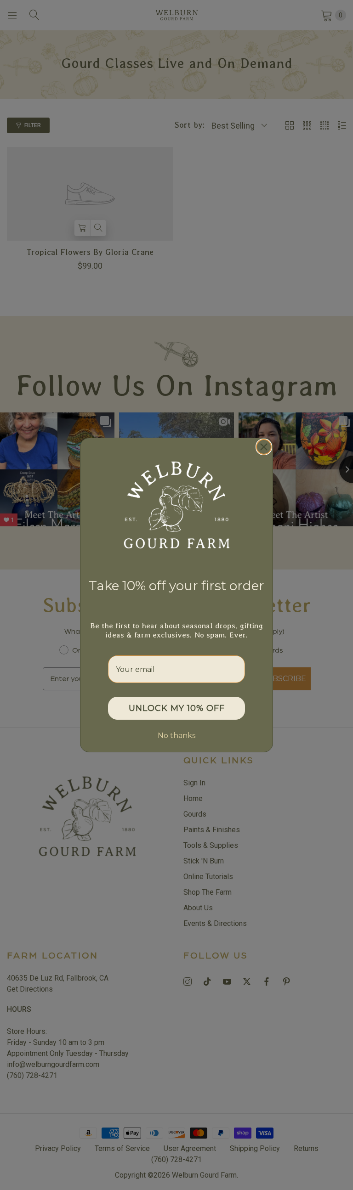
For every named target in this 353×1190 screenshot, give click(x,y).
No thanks (176, 735)
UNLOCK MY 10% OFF (177, 708)
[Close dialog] (263, 447)
